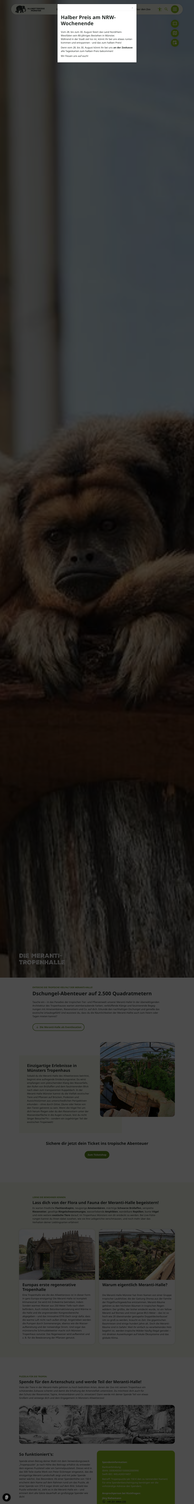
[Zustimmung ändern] (7, 1497)
